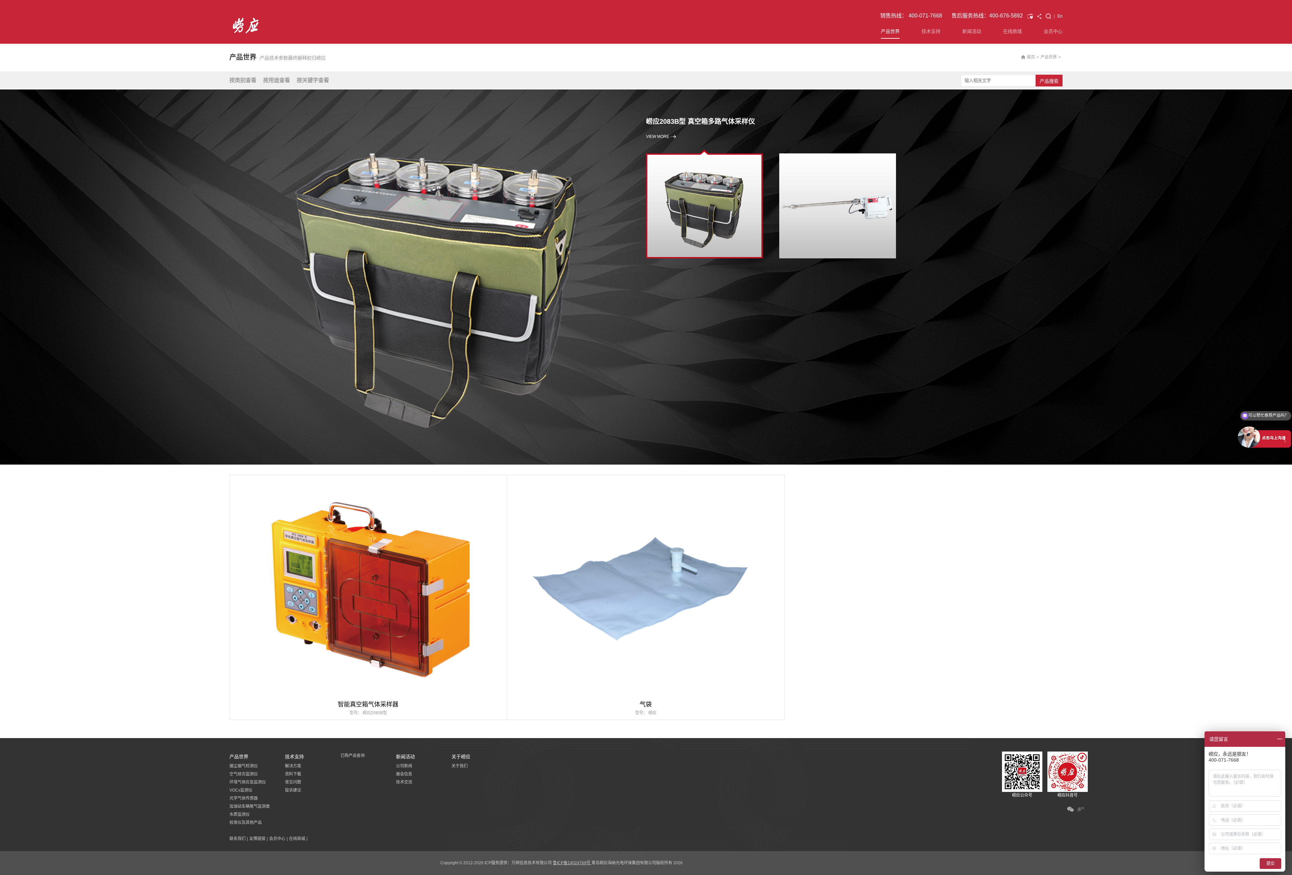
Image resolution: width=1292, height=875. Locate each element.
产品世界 (890, 31)
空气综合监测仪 (243, 774)
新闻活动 (971, 31)
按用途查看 (276, 80)
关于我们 (460, 766)
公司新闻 (404, 766)
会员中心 (1053, 31)
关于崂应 (461, 756)
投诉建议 (293, 790)
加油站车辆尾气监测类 (249, 806)
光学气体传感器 (243, 798)
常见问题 (293, 782)
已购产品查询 (352, 755)
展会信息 (404, 774)
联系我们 (237, 838)
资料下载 (293, 774)
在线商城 (1012, 31)
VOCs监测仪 (240, 790)
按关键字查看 (313, 80)
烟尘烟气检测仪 (243, 766)
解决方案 (293, 766)
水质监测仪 (239, 814)
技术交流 (404, 782)
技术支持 (931, 31)
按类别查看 (242, 80)
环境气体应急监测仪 (247, 782)
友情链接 (257, 838)
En (1060, 16)
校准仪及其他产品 (245, 822)
